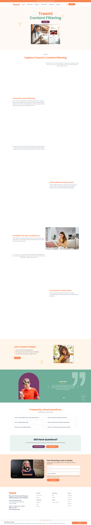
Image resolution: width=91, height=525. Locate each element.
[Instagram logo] (41, 520)
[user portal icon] (66, 4)
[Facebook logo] (44, 520)
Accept (79, 522)
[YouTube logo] (47, 520)
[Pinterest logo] (50, 520)
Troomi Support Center (14, 509)
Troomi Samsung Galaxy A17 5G (48, 1)
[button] (29, 417)
